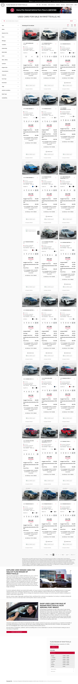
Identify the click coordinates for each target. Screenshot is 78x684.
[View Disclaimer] (32, 56)
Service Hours (53, 669)
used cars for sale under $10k (64, 616)
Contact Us (45, 681)
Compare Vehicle (29, 88)
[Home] (37, 5)
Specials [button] (63, 4)
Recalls (51, 681)
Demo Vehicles (51, 4)
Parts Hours (53, 671)
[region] (30, 67)
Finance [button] (58, 4)
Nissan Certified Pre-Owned (40, 590)
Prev (50, 554)
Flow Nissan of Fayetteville (23, 577)
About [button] (75, 4)
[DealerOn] (9, 681)
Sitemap (54, 681)
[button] (38, 34)
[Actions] (37, 44)
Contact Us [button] (54, 647)
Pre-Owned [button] (44, 4)
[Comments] (37, 56)
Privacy (49, 681)
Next (63, 554)
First (46, 554)
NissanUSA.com (58, 681)
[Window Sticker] (56, 56)
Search (71, 20)
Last (67, 554)
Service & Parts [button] (69, 4)
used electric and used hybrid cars (52, 622)
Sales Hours (53, 652)
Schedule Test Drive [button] (31, 78)
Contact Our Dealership (16, 631)
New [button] (40, 4)
